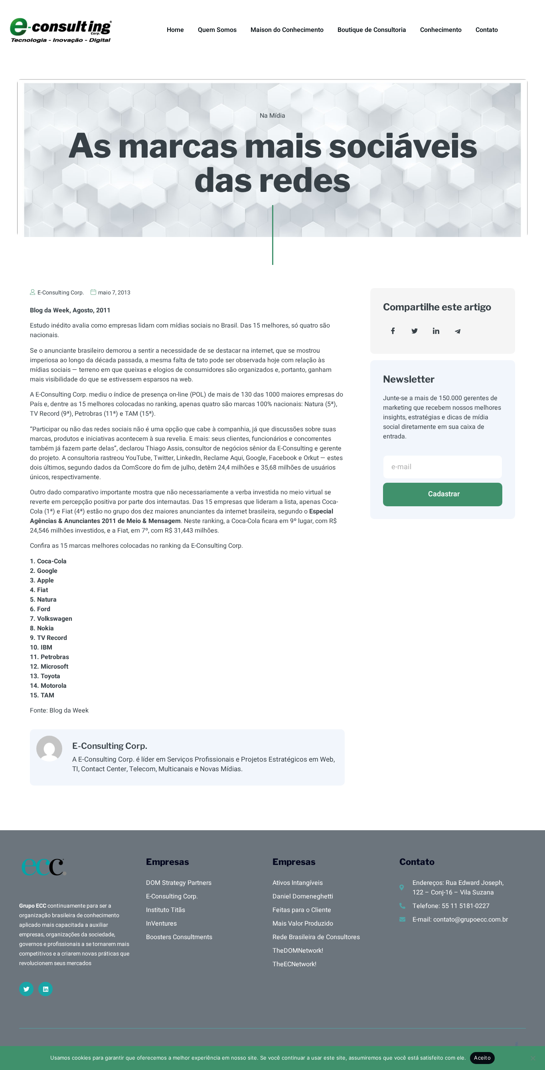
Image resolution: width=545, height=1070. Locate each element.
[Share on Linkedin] (436, 331)
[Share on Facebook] (393, 331)
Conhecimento (441, 30)
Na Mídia (272, 115)
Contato (487, 30)
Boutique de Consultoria (372, 30)
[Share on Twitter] (415, 331)
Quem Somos (217, 30)
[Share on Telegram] (458, 331)
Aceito (482, 1057)
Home (175, 30)
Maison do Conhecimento (287, 30)
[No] (532, 1057)
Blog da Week (69, 710)
